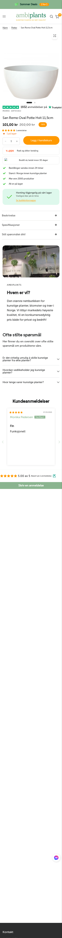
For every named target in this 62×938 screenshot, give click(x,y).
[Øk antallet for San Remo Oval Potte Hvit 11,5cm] (17, 141)
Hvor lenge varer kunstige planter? (23, 382)
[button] (9, 130)
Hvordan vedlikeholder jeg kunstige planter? (24, 371)
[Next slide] (59, 442)
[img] (16, 412)
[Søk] (51, 16)
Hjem (5, 27)
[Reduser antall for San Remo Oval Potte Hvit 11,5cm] (5, 141)
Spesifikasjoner (11, 225)
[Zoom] (54, 36)
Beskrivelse (8, 215)
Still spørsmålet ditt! (14, 234)
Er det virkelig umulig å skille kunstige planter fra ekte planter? (25, 359)
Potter (14, 27)
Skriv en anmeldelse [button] (31, 485)
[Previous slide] (3, 442)
